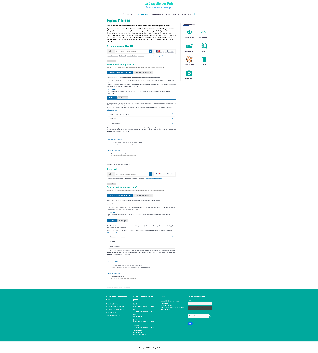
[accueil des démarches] (110, 51)
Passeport (141, 56)
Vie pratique (185, 14)
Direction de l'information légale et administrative (119, 164)
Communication (156, 14)
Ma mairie (130, 14)
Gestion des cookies (167, 309)
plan (203, 51)
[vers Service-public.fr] (164, 52)
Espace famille (189, 37)
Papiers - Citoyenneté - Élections (128, 56)
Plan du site (164, 303)
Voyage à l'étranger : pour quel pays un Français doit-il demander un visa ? (131, 145)
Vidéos (204, 65)
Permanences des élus (113, 316)
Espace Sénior (203, 37)
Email (189, 300)
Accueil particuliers (113, 56)
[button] (195, 14)
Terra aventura (189, 65)
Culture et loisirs (171, 14)
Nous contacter (189, 51)
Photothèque (189, 78)
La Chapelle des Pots (159, 3)
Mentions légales (166, 305)
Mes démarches (143, 14)
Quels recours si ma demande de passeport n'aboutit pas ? (127, 142)
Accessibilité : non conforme (170, 301)
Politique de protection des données (172, 307)
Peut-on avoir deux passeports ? (154, 56)
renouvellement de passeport (148, 84)
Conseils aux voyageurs (118, 154)
